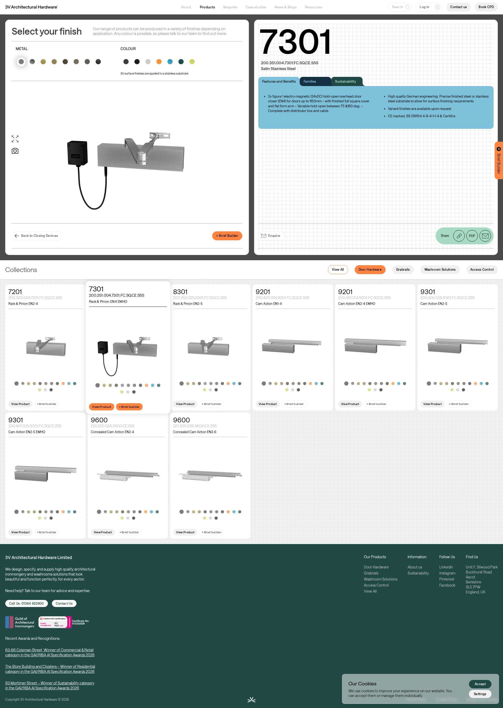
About (186, 7)
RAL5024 (68, 383)
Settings (480, 693)
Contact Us (64, 603)
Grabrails (403, 269)
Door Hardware (370, 269)
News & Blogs (286, 7)
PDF (472, 236)
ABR (40, 383)
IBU (45, 383)
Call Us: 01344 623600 (26, 603)
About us (415, 567)
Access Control (482, 269)
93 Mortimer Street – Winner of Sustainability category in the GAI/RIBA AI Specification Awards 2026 (49, 685)
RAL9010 (45, 389)
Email (485, 236)
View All (338, 269)
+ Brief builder (47, 404)
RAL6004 (74, 383)
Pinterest (446, 579)
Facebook (447, 585)
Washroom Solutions (440, 269)
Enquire (274, 235)
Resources (313, 7)
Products (207, 7)
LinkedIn (446, 567)
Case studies (255, 7)
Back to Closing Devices (39, 235)
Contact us (458, 7)
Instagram (447, 573)
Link (458, 232)
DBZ (51, 383)
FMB (57, 383)
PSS (22, 383)
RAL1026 (39, 389)
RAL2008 (63, 383)
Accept (480, 684)
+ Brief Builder (227, 235)
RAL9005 (51, 389)
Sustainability (345, 81)
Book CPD (486, 7)
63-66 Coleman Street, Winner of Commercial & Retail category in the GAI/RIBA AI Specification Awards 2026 (50, 652)
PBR (28, 383)
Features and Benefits (279, 81)
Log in (424, 7)
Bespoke (230, 7)
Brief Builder (499, 160)
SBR (34, 383)
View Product (20, 404)
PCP (122, 385)
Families (310, 81)
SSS (16, 383)
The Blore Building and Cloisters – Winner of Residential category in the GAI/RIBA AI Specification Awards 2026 (50, 669)
